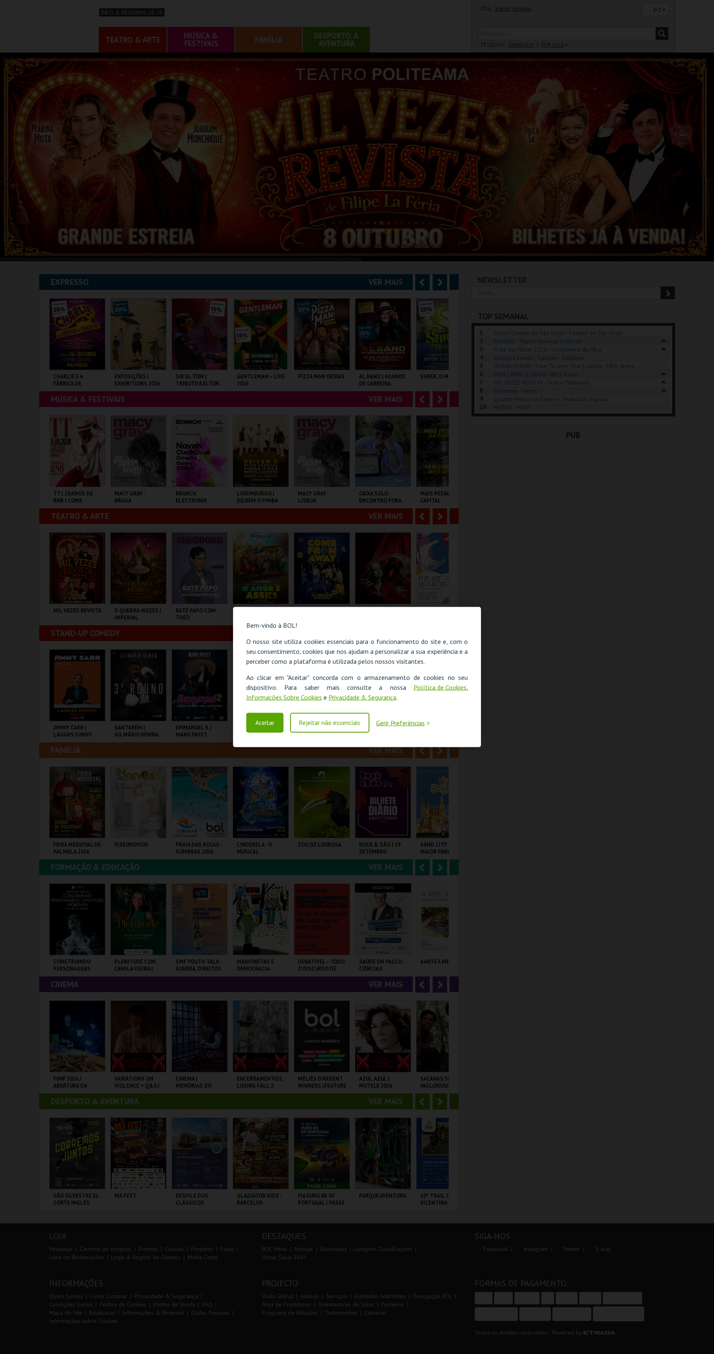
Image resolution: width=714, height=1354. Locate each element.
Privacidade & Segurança (362, 697)
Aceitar (264, 723)
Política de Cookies (440, 687)
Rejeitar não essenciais (329, 723)
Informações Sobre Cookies (284, 697)
